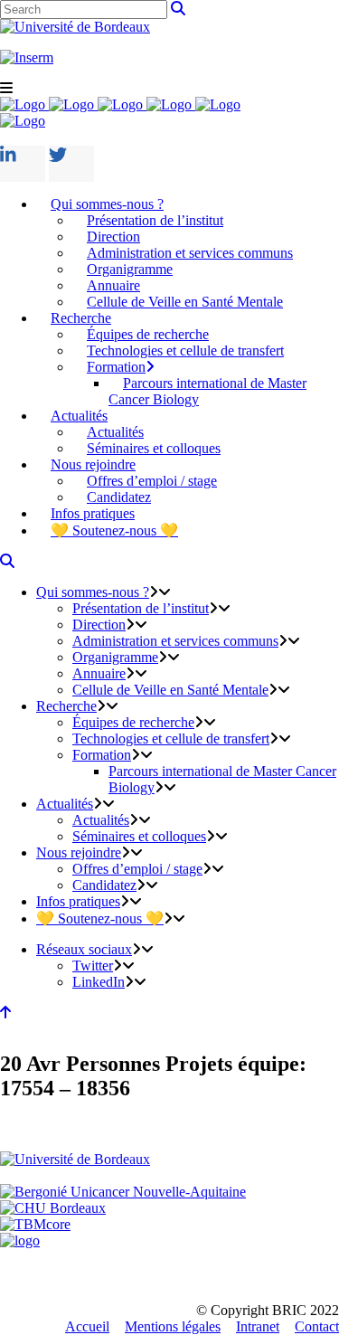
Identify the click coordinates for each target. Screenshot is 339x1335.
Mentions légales (173, 1326)
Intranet (257, 1326)
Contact (317, 1326)
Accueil (87, 1326)
